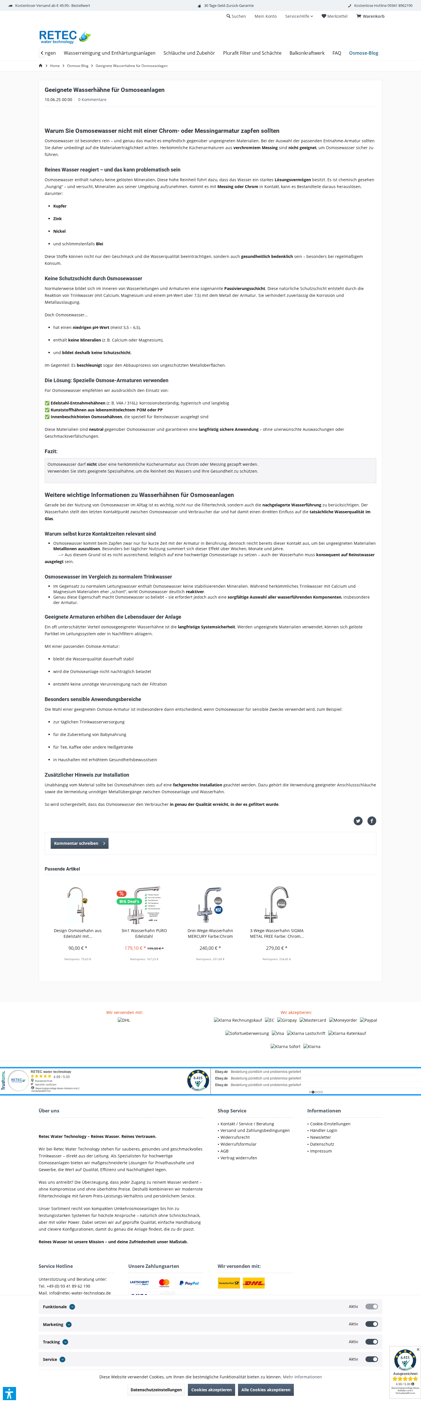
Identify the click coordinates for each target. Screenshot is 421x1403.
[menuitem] (371, 16)
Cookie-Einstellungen (330, 1123)
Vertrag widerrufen (239, 1158)
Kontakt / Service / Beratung (247, 1123)
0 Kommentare (92, 99)
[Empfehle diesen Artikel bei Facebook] (371, 821)
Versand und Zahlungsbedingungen (255, 1130)
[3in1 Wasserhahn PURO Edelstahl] (144, 905)
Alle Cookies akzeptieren (265, 1389)
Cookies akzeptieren (211, 1389)
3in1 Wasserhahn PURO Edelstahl (144, 933)
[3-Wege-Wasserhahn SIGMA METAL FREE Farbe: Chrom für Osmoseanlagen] (277, 905)
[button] (9, 1393)
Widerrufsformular (239, 1144)
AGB (225, 1151)
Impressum (321, 1151)
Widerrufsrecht (235, 1137)
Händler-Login (323, 1130)
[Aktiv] (371, 1306)
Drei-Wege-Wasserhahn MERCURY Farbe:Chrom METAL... (210, 933)
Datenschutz (322, 1144)
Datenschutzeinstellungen (156, 1389)
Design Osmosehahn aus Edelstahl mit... (78, 933)
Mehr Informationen (302, 1377)
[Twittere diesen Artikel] (360, 821)
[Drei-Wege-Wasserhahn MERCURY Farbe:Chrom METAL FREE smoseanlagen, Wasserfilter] (210, 905)
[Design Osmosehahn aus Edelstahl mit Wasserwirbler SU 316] (78, 905)
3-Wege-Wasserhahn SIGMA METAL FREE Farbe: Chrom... (277, 933)
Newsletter (320, 1137)
